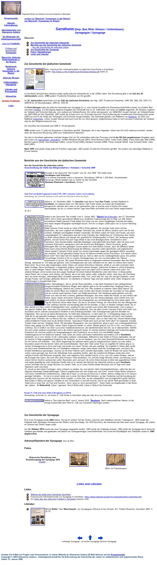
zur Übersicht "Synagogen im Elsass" (42, 21)
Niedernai (132, 117)
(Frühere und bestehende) (11, 50)
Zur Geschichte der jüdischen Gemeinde (50, 43)
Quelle (42, 462)
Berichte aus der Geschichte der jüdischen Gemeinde (56, 45)
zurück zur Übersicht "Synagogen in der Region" (47, 18)
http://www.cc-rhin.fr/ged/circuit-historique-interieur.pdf (75, 72)
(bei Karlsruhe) (107, 217)
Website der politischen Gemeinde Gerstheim (51, 494)
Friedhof (37, 110)
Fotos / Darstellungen (41, 52)
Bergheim (95, 400)
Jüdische (11, 43)
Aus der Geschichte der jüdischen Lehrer (50, 47)
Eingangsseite (117, 554)
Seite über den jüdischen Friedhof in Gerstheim (55, 499)
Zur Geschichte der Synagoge (45, 49)
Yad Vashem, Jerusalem (49, 140)
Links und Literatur (40, 54)
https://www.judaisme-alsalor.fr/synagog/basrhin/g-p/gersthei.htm (113, 497)
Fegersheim (38, 119)
